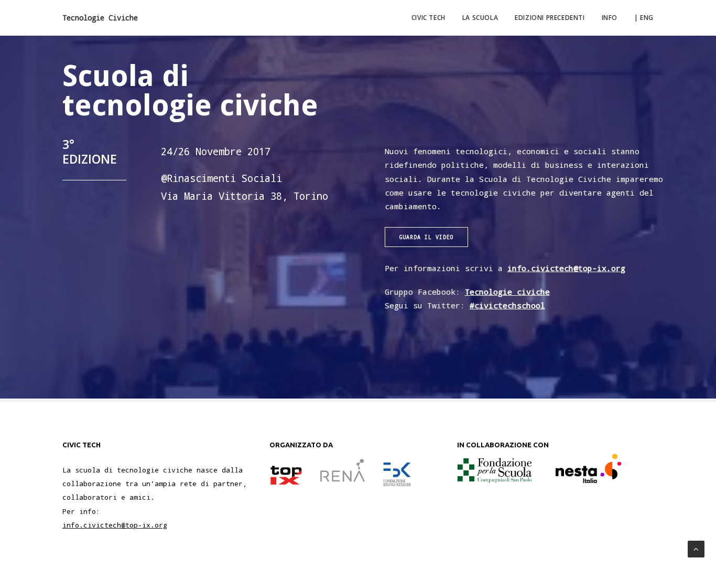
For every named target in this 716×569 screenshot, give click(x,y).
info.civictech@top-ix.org (566, 268)
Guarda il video (426, 237)
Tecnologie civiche (507, 291)
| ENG (644, 17)
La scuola (480, 17)
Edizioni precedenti (549, 17)
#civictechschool (507, 305)
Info (609, 17)
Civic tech (428, 17)
